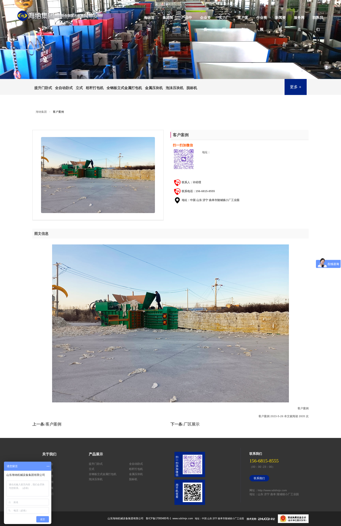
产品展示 (96, 454)
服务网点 (299, 19)
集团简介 (168, 19)
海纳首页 (149, 19)
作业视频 (261, 19)
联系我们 (318, 19)
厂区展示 (192, 424)
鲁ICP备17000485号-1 (159, 518)
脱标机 (191, 88)
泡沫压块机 (175, 88)
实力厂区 (224, 19)
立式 (79, 88)
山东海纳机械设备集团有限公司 (125, 518)
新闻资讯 (280, 19)
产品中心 (186, 19)
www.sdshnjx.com (182, 518)
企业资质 (205, 19)
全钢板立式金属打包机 (124, 88)
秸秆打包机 (95, 88)
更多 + (295, 87)
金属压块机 (154, 88)
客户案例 (243, 19)
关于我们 (49, 454)
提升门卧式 (43, 88)
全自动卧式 (64, 88)
